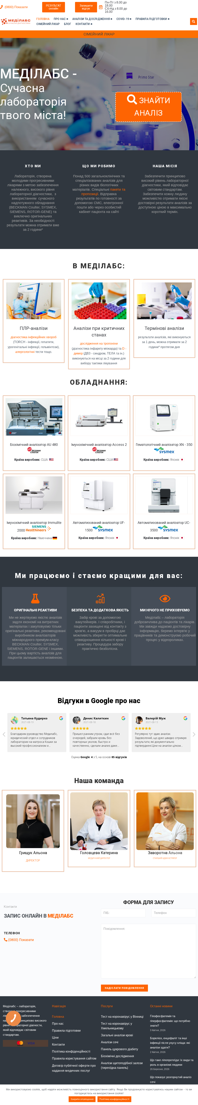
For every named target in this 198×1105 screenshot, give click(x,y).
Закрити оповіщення (82, 1099)
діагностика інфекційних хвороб (33, 337)
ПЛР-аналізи (34, 328)
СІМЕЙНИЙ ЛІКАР (99, 34)
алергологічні (25, 351)
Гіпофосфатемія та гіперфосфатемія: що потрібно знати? (170, 1020)
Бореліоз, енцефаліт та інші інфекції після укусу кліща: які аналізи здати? (170, 1042)
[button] (53, 7)
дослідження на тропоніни (99, 343)
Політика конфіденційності (114, 1099)
